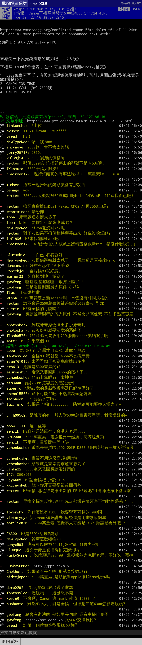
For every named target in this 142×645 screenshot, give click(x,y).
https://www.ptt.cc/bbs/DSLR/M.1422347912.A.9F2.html (80, 121)
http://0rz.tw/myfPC (36, 42)
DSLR (40, 3)
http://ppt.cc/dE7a (44, 620)
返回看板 (10, 641)
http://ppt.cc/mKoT (52, 566)
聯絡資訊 (125, 3)
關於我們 (136, 3)
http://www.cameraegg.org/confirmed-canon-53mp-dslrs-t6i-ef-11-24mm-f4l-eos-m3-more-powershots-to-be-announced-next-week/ (69, 31)
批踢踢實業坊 (14, 3)
